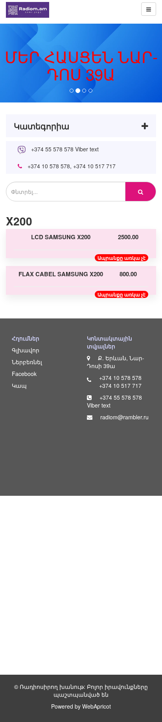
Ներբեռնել (27, 362)
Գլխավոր (25, 350)
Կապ (19, 385)
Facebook (24, 374)
